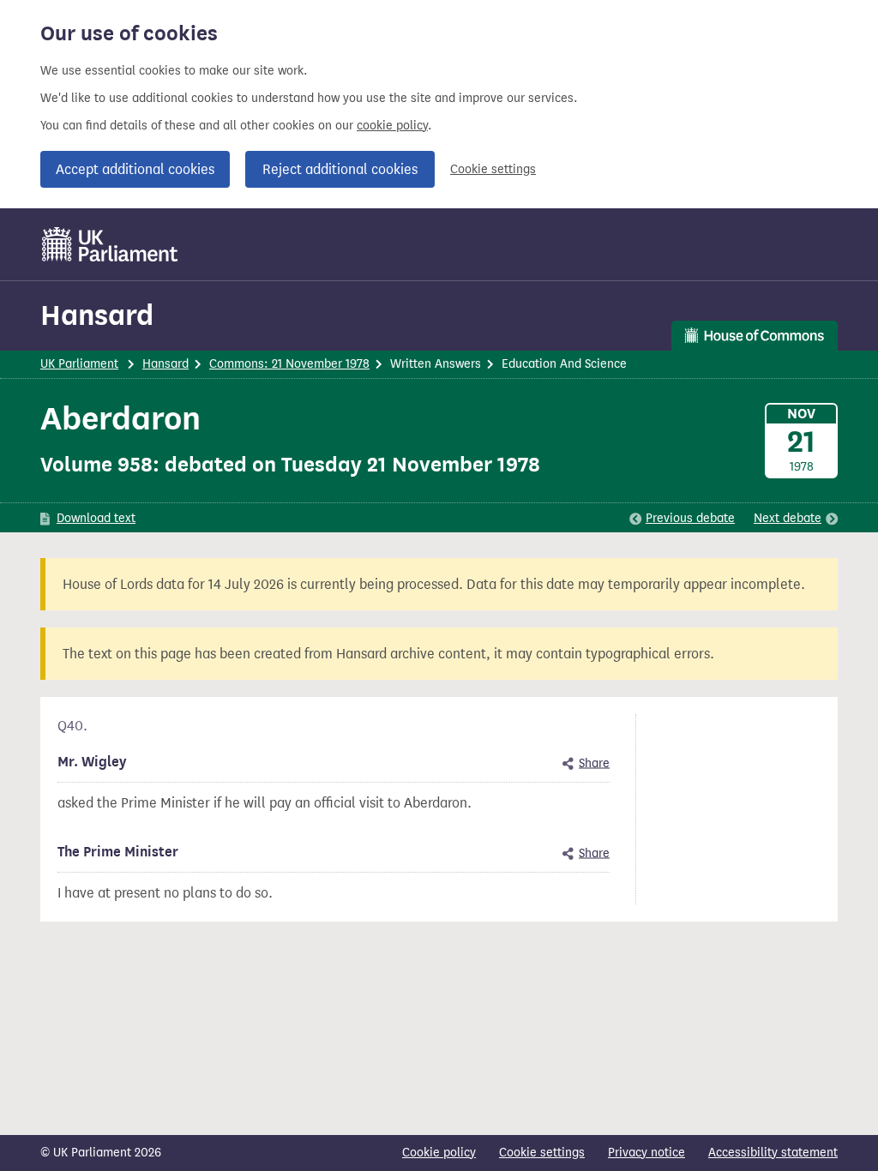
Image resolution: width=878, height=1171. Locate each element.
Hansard (96, 315)
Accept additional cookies (135, 169)
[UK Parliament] (110, 244)
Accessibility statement (773, 1152)
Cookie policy (439, 1152)
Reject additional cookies (340, 169)
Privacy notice (646, 1152)
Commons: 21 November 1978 (289, 364)
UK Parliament (79, 364)
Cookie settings (493, 169)
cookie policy (392, 125)
